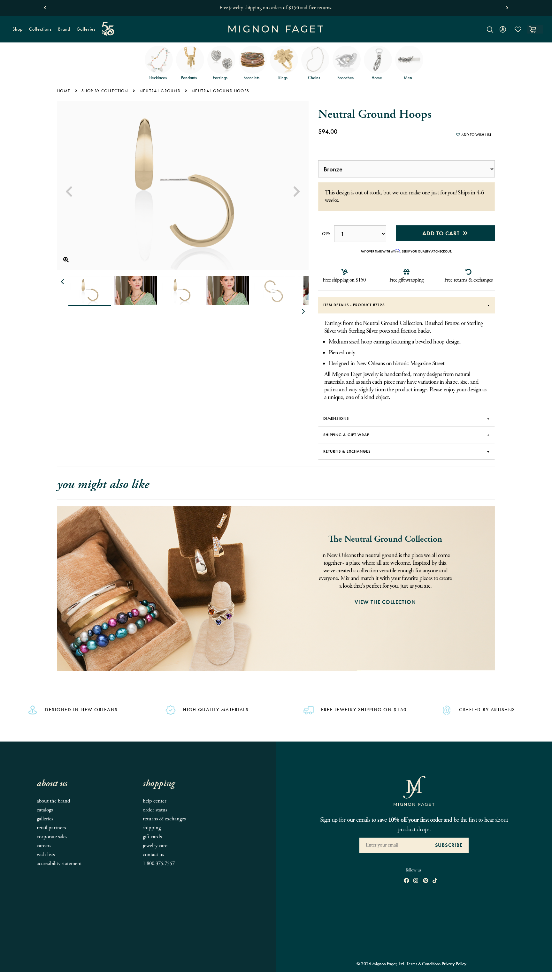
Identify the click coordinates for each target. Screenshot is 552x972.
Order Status (155, 810)
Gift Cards (152, 836)
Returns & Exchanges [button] (347, 451)
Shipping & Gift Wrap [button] (346, 434)
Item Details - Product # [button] (354, 304)
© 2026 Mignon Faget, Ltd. (380, 964)
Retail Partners (51, 828)
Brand (62, 31)
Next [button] (303, 311)
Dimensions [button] (336, 418)
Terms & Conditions (424, 964)
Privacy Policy (454, 964)
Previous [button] (62, 281)
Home (63, 91)
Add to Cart (442, 233)
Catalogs (45, 810)
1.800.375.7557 (159, 863)
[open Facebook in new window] (406, 881)
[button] (45, 6)
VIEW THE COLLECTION (385, 602)
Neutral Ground (160, 91)
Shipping (152, 828)
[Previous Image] (69, 192)
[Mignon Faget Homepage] (276, 34)
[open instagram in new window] (415, 881)
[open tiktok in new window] (435, 881)
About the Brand (53, 801)
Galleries (86, 29)
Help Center (154, 801)
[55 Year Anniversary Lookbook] (108, 29)
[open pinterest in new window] (425, 881)
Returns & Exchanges (164, 819)
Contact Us (153, 854)
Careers (44, 845)
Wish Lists (46, 854)
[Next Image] (296, 192)
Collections (39, 31)
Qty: (326, 234)
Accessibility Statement (59, 863)
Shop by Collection (104, 91)
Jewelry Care (155, 845)
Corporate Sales (52, 836)
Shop (16, 31)
